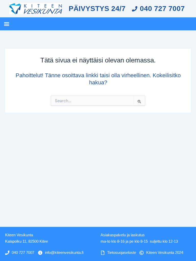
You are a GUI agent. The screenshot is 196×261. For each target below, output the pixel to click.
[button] (6, 24)
